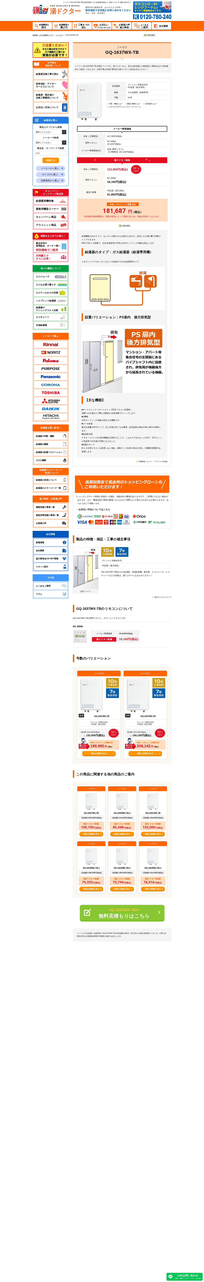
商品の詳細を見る (99, 753)
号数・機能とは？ (116, 104)
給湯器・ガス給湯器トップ (43, 35)
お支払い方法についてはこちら (94, 509)
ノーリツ (59, 35)
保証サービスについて (162, 597)
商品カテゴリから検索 (50, 127)
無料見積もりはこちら (124, 913)
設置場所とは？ (151, 104)
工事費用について (145, 461)
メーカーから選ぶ (50, 168)
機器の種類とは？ (134, 104)
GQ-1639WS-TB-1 (152, 868)
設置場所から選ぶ (50, 180)
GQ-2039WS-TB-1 (91, 868)
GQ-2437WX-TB (148, 716)
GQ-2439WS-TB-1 (122, 813)
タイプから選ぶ (50, 174)
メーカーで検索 (51, 137)
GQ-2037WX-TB (101, 716)
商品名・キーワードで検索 (50, 148)
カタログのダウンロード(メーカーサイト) (125, 107)
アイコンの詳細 (161, 461)
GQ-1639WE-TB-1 (122, 868)
